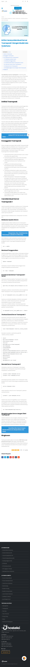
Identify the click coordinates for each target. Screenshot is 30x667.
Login (6, 1)
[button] (2, 8)
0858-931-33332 (4, 637)
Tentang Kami (5, 608)
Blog (2, 47)
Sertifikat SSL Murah (6, 596)
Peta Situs (4, 611)
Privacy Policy (5, 616)
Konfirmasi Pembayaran (7, 621)
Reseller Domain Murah (7, 591)
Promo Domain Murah (7, 578)
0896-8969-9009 (4, 639)
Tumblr (16, 457)
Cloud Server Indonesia (7, 583)
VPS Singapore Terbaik (7, 568)
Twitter (5, 457)
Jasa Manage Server (6, 599)
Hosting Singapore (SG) (7, 560)
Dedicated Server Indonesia (8, 571)
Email (13, 457)
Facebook (2, 457)
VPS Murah (4, 563)
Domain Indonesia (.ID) (7, 552)
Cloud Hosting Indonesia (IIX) (8, 558)
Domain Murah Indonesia (7, 550)
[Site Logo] (4, 11)
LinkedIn (8, 457)
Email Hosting (5, 585)
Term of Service (5, 613)
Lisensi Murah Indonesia (7, 593)
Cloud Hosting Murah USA (7, 555)
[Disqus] (15, 481)
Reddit (19, 457)
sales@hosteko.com (5, 650)
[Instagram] (27, 1)
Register (2, 1)
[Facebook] (23, 1)
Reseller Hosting (5, 588)
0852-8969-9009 (4, 636)
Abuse (3, 619)
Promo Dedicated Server (7, 580)
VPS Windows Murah (6, 566)
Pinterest (11, 457)
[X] (25, 1)
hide (9, 51)
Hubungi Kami (5, 605)
